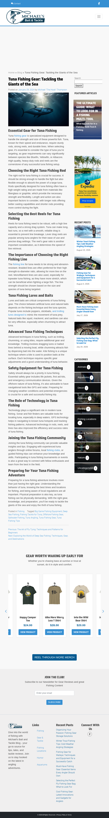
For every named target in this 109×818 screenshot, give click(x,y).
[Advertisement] (54, 46)
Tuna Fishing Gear (47, 517)
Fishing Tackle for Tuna (31, 514)
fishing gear (20, 135)
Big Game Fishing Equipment (48, 511)
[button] (103, 611)
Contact (17, 3)
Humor (40, 757)
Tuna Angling (31, 517)
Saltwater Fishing (16, 517)
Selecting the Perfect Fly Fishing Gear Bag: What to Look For (66, 783)
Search (77, 78)
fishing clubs (53, 450)
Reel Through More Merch (54, 657)
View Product (27, 632)
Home (11, 72)
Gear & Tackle (40, 739)
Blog (19, 72)
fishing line (18, 264)
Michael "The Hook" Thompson (52, 89)
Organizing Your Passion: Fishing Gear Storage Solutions (66, 732)
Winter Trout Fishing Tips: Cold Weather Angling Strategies (65, 743)
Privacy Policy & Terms (64, 815)
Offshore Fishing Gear (53, 514)
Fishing (21, 511)
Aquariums (42, 764)
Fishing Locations (41, 749)
